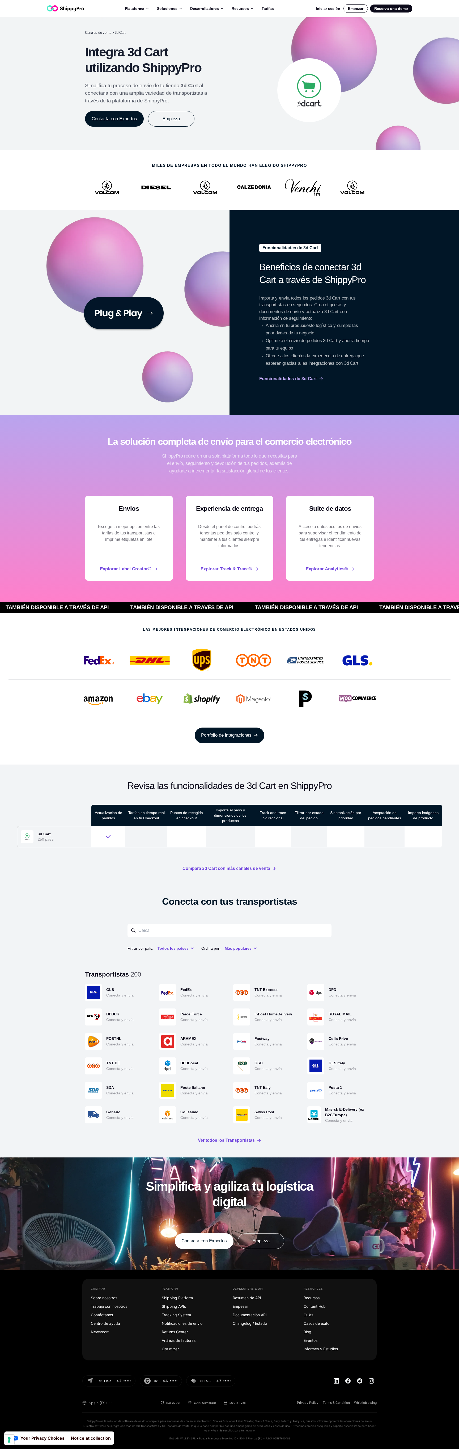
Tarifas (268, 8)
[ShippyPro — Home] (65, 8)
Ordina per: (210, 948)
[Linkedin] (336, 1381)
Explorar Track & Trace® (226, 568)
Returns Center (175, 1332)
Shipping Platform (177, 1298)
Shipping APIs (174, 1306)
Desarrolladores (204, 8)
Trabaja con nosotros (109, 1306)
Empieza (171, 118)
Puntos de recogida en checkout (186, 815)
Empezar (355, 8)
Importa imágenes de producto (423, 815)
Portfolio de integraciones (226, 735)
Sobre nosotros (104, 1298)
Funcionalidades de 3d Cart (288, 378)
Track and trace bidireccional (273, 815)
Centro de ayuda (105, 1323)
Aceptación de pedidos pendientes (384, 815)
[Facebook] (348, 1381)
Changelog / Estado (250, 1323)
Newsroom (100, 1332)
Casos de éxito (316, 1323)
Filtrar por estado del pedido (309, 815)
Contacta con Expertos (114, 118)
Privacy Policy (307, 1403)
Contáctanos (102, 1315)
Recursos (240, 8)
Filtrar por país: (140, 948)
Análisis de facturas (179, 1340)
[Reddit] (359, 1381)
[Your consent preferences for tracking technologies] (9, 1440)
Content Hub (315, 1306)
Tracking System (176, 1315)
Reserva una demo (391, 8)
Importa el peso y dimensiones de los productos (230, 815)
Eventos (310, 1340)
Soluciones (167, 8)
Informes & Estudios (321, 1349)
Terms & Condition (336, 1403)
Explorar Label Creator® (125, 568)
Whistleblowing (365, 1403)
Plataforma (134, 8)
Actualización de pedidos (108, 815)
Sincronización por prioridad (345, 815)
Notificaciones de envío (182, 1323)
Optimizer (170, 1349)
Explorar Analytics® (327, 568)
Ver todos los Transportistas (226, 1140)
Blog (307, 1332)
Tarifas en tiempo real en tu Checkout (146, 815)
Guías (308, 1315)
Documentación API (250, 1315)
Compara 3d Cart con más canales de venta (226, 868)
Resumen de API (247, 1298)
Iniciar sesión (328, 8)
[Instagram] (371, 1381)
